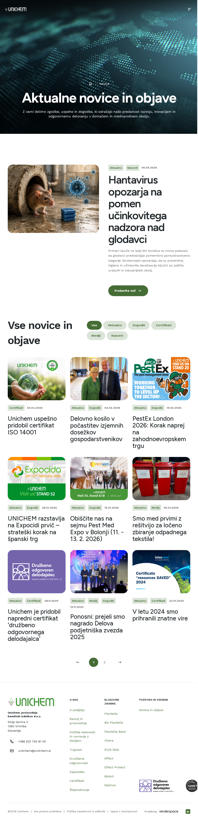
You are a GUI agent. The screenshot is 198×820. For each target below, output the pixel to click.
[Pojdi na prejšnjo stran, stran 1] (78, 662)
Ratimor (110, 785)
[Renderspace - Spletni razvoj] (169, 811)
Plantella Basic (115, 731)
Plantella (111, 713)
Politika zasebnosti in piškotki (86, 811)
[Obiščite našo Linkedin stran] (188, 811)
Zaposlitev (77, 772)
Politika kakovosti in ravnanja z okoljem (82, 736)
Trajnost (76, 750)
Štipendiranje (79, 790)
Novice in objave (151, 710)
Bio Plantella (113, 722)
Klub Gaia (111, 749)
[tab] (94, 325)
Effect (108, 758)
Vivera (109, 740)
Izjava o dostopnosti (123, 811)
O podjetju (77, 710)
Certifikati (77, 781)
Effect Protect (114, 767)
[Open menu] (189, 9)
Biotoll (109, 776)
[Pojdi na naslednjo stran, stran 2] (120, 662)
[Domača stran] (31, 702)
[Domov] (15, 9)
